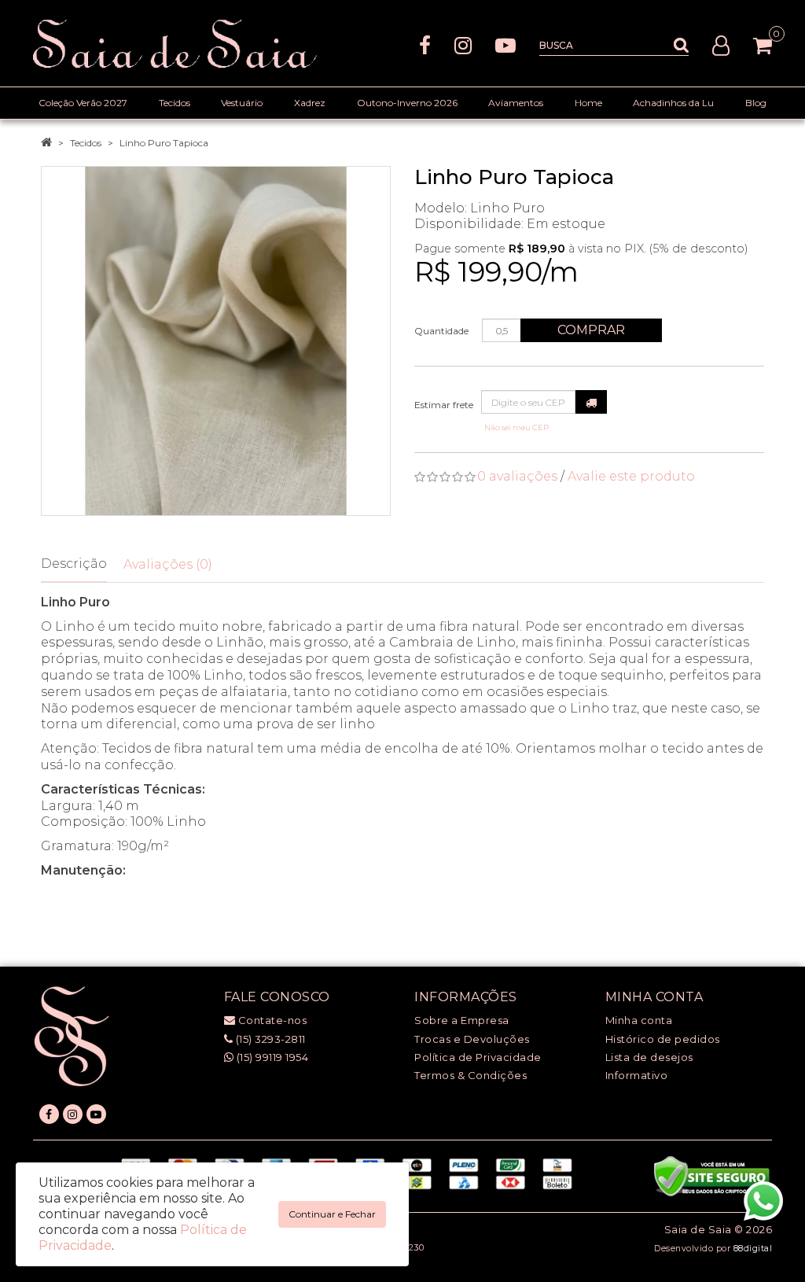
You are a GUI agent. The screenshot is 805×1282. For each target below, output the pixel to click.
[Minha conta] (721, 44)
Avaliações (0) (167, 564)
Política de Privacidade (478, 1057)
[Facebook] (425, 44)
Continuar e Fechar (332, 1214)
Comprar (591, 329)
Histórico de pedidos (662, 1039)
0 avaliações (517, 476)
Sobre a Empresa (461, 1020)
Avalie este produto (631, 476)
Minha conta (639, 1020)
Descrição (74, 563)
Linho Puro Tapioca (163, 143)
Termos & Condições (470, 1075)
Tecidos (85, 143)
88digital (753, 1248)
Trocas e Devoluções (472, 1039)
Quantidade (441, 331)
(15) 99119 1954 (270, 1057)
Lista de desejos (649, 1057)
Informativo (636, 1075)
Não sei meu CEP (516, 427)
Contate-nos (271, 1020)
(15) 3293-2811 (269, 1039)
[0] (762, 45)
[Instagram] (463, 44)
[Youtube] (505, 44)
